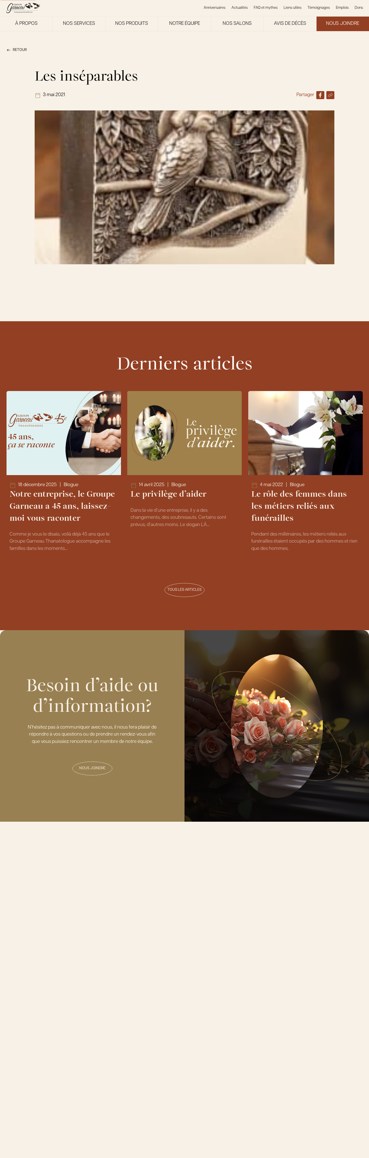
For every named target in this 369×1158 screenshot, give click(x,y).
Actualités (239, 8)
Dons (359, 8)
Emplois (342, 8)
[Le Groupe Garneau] (23, 8)
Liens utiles (292, 8)
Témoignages (319, 8)
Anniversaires (214, 8)
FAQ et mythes (266, 8)
